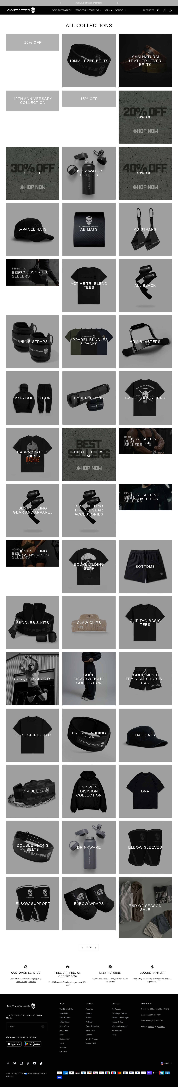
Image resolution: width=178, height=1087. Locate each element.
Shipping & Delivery (119, 1013)
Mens (62, 1043)
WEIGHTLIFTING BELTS (62, 10)
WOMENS (119, 10)
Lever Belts (64, 1013)
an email (151, 1027)
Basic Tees (64, 1030)
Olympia (89, 1035)
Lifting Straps (65, 1022)
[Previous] (60, 3)
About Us (89, 1009)
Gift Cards (63, 1052)
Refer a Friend (91, 1043)
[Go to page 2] (95, 948)
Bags (61, 1035)
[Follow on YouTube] (34, 1063)
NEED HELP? (148, 10)
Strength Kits (64, 1039)
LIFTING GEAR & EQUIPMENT (87, 10)
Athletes (89, 1022)
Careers (89, 1013)
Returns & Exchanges (120, 1018)
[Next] (117, 3)
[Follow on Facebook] (8, 1063)
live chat (161, 1027)
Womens (63, 1048)
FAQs (114, 1035)
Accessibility (117, 1030)
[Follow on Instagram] (21, 1063)
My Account (116, 1009)
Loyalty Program (92, 1039)
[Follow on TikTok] (41, 1063)
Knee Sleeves (65, 1018)
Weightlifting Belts (66, 1009)
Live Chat (32, 982)
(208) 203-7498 (21, 982)
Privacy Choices (33, 1074)
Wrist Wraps (64, 1026)
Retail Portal (90, 1030)
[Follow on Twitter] (14, 1063)
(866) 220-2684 (157, 1021)
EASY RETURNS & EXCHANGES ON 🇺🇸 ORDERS (89, 3)
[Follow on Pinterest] (28, 1063)
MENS (107, 10)
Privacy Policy (117, 1022)
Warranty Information (120, 1026)
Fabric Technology (93, 1026)
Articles (88, 1018)
